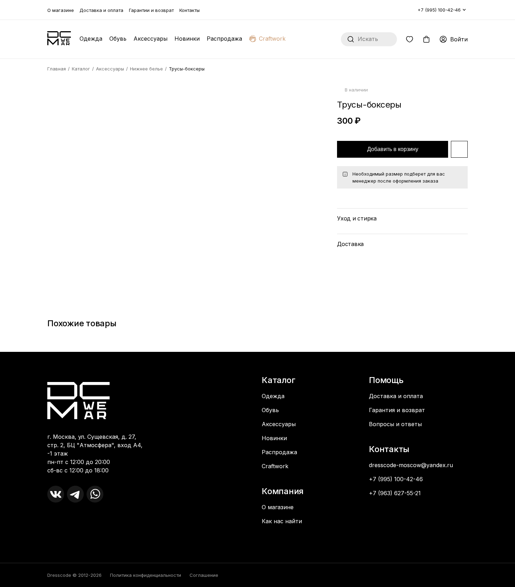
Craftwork (272, 38)
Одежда (91, 38)
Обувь (117, 38)
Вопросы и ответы (395, 424)
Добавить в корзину (392, 149)
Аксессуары (150, 38)
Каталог (81, 68)
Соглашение (204, 575)
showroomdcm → (72, 522)
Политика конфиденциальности (145, 575)
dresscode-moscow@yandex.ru (411, 465)
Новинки (187, 38)
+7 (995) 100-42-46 (439, 10)
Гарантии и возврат (151, 10)
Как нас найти (282, 521)
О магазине (60, 10)
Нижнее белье (146, 68)
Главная (56, 68)
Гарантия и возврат (397, 410)
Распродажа (224, 38)
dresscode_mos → (73, 515)
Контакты (189, 10)
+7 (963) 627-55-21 (395, 493)
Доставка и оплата (101, 10)
